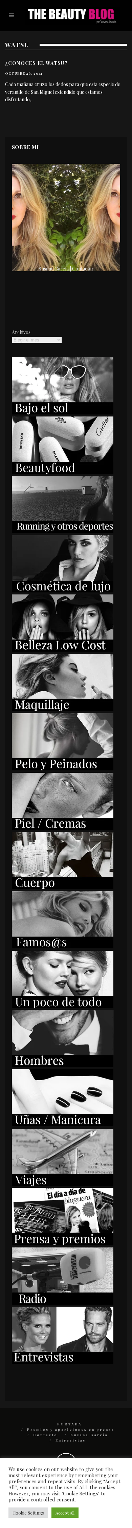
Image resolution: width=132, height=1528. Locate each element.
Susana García (89, 1434)
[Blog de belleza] (62, 1006)
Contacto (45, 1434)
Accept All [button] (65, 1513)
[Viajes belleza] (62, 1184)
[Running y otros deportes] (62, 531)
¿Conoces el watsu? (36, 63)
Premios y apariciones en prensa (70, 1429)
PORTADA (69, 1424)
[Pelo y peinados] (62, 768)
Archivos (21, 332)
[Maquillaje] (62, 709)
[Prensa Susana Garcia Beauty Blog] (62, 1243)
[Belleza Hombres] (62, 1065)
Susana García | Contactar (66, 268)
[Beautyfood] (62, 472)
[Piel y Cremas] (62, 828)
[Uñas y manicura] (62, 1124)
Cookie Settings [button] (28, 1513)
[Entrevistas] (62, 1362)
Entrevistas (71, 1440)
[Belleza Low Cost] (62, 650)
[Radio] (62, 1303)
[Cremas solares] (62, 412)
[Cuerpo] (62, 887)
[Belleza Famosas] (62, 946)
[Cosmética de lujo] (62, 590)
